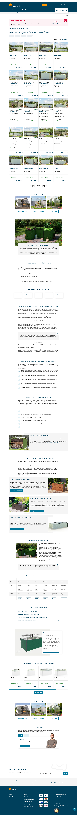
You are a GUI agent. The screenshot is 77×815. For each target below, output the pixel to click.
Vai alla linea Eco (64, 597)
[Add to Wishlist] (10, 43)
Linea (35, 32)
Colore (16, 32)
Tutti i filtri (47, 32)
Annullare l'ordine (12, 798)
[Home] (9, 16)
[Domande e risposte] (26, 735)
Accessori (20, 12)
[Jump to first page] (31, 186)
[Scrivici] (20, 735)
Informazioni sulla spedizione (29, 804)
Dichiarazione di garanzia (28, 806)
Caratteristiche (40, 32)
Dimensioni (11, 32)
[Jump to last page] (46, 186)
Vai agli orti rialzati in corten (16, 490)
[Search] (54, 5)
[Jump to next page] (43, 186)
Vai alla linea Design (54, 598)
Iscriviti (65, 773)
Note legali (26, 796)
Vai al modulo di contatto (62, 10)
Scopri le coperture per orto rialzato (51, 651)
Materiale (31, 32)
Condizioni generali (27, 798)
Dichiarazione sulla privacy (29, 799)
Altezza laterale (25, 32)
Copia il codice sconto (56, 23)
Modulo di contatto (24, 745)
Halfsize (29, 35)
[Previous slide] (16, 551)
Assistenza (11, 796)
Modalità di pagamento (28, 801)
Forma (20, 32)
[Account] (58, 5)
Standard (10, 35)
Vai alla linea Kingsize (37, 598)
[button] (64, 4)
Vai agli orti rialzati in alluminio (17, 529)
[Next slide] (37, 551)
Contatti (44, 5)
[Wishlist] (61, 5)
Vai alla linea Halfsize (45, 598)
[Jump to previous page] (33, 186)
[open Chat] (74, 809)
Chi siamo (25, 794)
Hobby (17, 35)
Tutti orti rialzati (12, 12)
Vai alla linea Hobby (29, 598)
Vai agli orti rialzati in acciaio (37, 511)
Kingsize (23, 35)
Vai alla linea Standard (20, 598)
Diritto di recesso (27, 803)
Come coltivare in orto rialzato (52, 442)
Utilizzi (25, 808)
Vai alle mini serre (38, 692)
